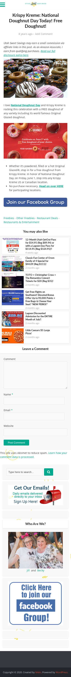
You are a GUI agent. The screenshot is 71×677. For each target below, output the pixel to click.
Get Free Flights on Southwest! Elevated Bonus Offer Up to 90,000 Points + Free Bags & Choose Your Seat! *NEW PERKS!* (40, 298)
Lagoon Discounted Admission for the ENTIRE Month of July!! (38, 316)
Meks (38, 672)
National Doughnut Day (25, 105)
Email (8, 410)
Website (8, 426)
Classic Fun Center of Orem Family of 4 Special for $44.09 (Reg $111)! (39, 261)
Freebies (9, 218)
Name (8, 394)
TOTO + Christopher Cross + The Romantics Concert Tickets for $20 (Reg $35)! (40, 278)
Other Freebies (25, 218)
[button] (62, 63)
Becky (40, 570)
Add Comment (44, 34)
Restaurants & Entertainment (21, 222)
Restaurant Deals (47, 218)
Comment (9, 359)
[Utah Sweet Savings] (35, 4)
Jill (28, 570)
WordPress (62, 672)
